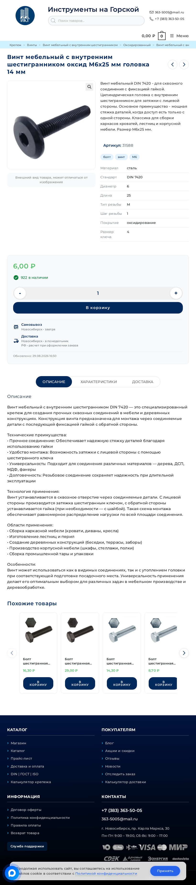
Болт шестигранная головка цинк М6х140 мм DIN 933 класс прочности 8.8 (119, 661)
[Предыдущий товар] (172, 64)
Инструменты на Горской (93, 9)
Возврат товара (25, 833)
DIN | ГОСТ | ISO (24, 774)
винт (121, 157)
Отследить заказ (120, 774)
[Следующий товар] (184, 64)
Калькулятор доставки (125, 782)
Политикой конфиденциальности (106, 873)
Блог (109, 743)
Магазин (18, 743)
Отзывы (112, 758)
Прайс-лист (21, 758)
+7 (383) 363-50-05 (169, 19)
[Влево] (12, 653)
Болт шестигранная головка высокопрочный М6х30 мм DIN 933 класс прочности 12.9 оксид (79, 661)
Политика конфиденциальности (40, 817)
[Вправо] (184, 653)
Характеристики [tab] (99, 381)
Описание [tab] (54, 381)
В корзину (98, 307)
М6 (134, 157)
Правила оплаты (26, 825)
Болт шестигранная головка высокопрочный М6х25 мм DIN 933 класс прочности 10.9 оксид (37, 661)
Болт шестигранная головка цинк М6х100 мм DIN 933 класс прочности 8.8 (160, 661)
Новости (112, 766)
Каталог (18, 751)
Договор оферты (26, 810)
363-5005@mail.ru (169, 12)
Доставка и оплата (27, 766)
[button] (89, 87)
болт (107, 157)
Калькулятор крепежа (31, 782)
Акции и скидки (120, 751)
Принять (165, 871)
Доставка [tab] (142, 381)
